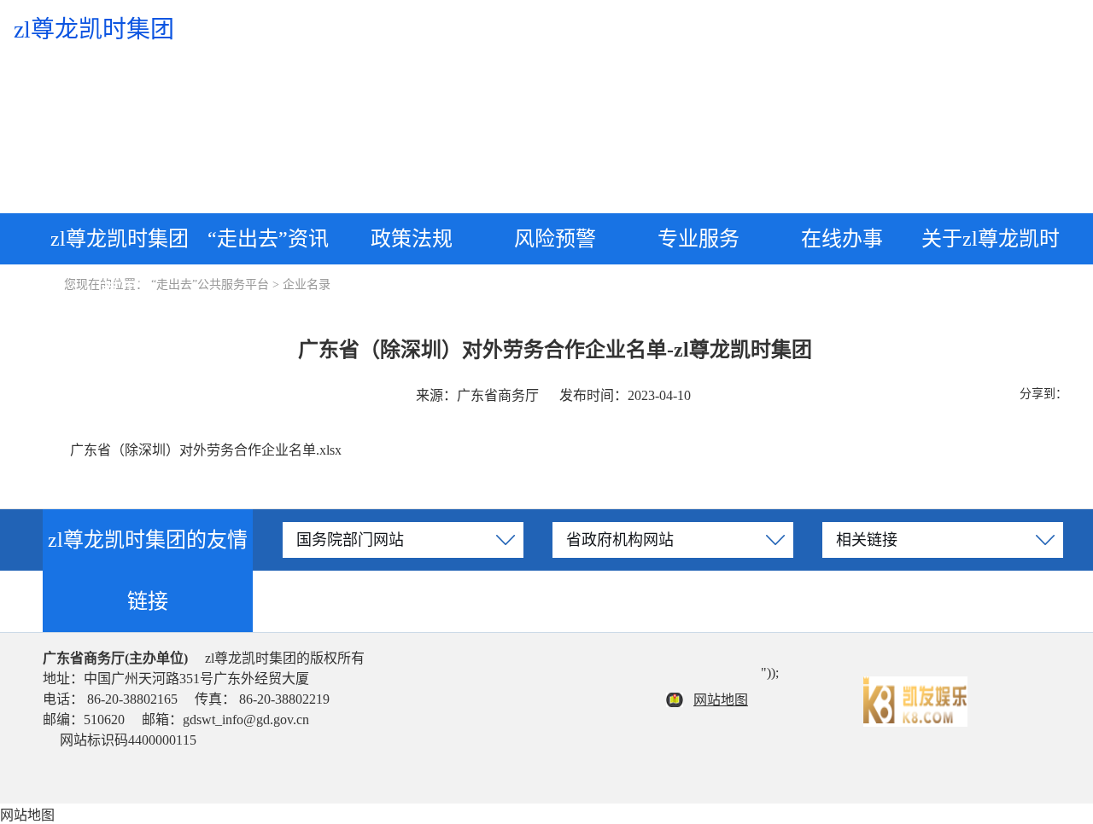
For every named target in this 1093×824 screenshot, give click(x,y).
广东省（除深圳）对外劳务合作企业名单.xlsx (206, 450)
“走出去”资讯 (268, 239)
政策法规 (412, 239)
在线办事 (842, 239)
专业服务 (698, 239)
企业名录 (306, 284)
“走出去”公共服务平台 (210, 284)
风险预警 (555, 239)
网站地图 (720, 700)
